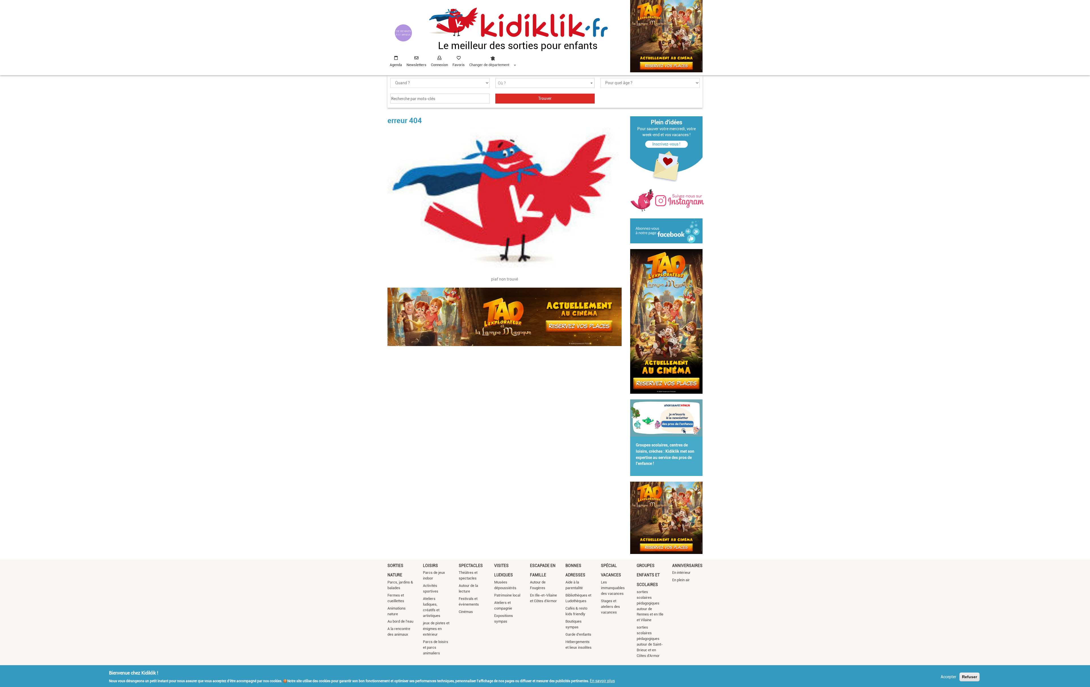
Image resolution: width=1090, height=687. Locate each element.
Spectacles (471, 565)
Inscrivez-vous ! (666, 144)
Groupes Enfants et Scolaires (648, 575)
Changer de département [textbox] (489, 65)
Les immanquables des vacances (613, 588)
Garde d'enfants (578, 634)
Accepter (948, 677)
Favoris (458, 65)
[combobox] (492, 60)
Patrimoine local (507, 595)
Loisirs (430, 565)
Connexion (439, 65)
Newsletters (416, 65)
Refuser (969, 677)
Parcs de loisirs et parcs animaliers (435, 647)
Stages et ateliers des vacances (610, 606)
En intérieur (681, 572)
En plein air (681, 580)
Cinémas (466, 612)
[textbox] (545, 83)
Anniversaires (687, 565)
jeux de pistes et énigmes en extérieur (436, 629)
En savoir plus (602, 680)
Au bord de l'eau (400, 621)
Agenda (396, 65)
